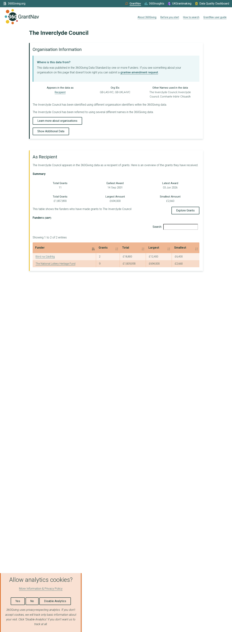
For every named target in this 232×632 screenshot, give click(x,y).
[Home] (22, 17)
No (32, 601)
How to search (191, 17)
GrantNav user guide (215, 17)
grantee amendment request (139, 72)
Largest (153, 247)
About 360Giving (147, 17)
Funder (40, 247)
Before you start (169, 17)
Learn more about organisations (57, 120)
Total (125, 247)
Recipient (60, 92)
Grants (103, 247)
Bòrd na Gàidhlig (45, 256)
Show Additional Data (50, 131)
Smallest (180, 247)
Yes (17, 601)
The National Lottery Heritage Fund (55, 263)
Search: (157, 226)
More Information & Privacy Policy (41, 588)
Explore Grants (185, 210)
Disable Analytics (55, 601)
